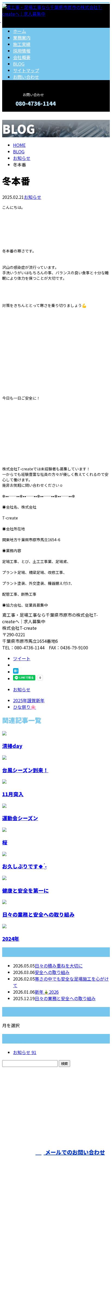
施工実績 (21, 44)
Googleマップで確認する (29, 1263)
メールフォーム (21, 115)
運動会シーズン (20, 818)
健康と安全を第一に (25, 890)
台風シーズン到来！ (25, 770)
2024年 (10, 938)
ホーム (19, 31)
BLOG (18, 63)
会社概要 (21, 57)
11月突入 (13, 794)
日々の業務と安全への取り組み (38, 914)
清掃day (12, 745)
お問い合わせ (26, 77)
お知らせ (32, 197)
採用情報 (21, 50)
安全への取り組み (52, 972)
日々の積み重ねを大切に (59, 965)
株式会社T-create (98, 1122)
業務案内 (21, 37)
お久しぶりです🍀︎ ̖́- (24, 866)
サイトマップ (26, 70)
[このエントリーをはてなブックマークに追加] (15, 671)
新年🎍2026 (47, 991)
